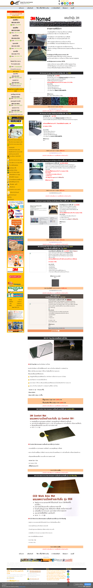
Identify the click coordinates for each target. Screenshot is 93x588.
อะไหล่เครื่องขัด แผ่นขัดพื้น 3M (15, 179)
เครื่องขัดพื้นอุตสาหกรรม (14, 181)
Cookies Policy (22, 586)
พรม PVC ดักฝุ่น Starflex (14, 172)
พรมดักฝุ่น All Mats (13, 170)
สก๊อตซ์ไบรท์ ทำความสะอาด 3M (15, 151)
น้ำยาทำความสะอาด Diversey (15, 139)
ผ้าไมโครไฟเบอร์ (12, 195)
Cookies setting (79, 584)
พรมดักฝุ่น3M (11, 147)
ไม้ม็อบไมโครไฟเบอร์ (14, 192)
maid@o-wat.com (16, 69)
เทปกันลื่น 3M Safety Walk (14, 149)
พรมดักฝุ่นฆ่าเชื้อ (12, 168)
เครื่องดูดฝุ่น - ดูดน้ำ (13, 184)
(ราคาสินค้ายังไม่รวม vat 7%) (55, 192)
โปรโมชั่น (9, 197)
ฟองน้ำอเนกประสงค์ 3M (14, 154)
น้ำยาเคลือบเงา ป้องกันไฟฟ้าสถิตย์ (14, 157)
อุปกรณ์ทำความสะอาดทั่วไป (15, 189)
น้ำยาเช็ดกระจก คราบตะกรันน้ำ (15, 162)
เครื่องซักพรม (12, 187)
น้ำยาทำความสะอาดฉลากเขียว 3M (14, 145)
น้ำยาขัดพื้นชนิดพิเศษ (13, 165)
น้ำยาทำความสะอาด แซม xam (15, 160)
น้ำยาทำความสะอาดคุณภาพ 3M (15, 142)
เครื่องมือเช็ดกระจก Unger (14, 174)
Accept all (87, 584)
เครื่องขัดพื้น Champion (14, 177)
